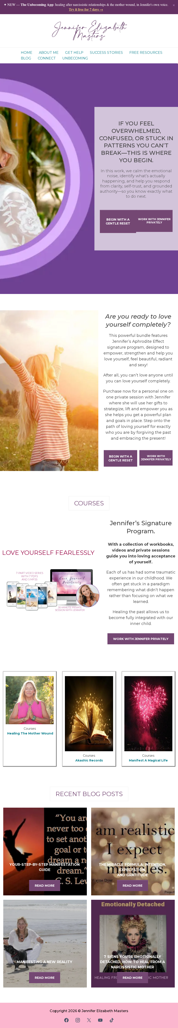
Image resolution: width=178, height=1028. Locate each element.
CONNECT (47, 58)
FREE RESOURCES (145, 53)
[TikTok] (111, 1020)
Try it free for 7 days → (86, 9)
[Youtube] (100, 1020)
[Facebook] (66, 1020)
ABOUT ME (49, 53)
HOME (26, 53)
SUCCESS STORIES (106, 53)
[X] (89, 1020)
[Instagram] (77, 1020)
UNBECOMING (75, 58)
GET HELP (74, 53)
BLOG (26, 58)
